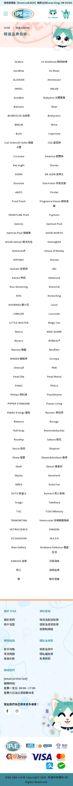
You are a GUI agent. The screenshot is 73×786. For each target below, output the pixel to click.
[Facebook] (7, 711)
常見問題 (9, 654)
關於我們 (9, 620)
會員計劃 (9, 658)
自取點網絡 (46, 629)
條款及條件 (46, 649)
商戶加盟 (9, 624)
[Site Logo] (23, 14)
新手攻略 (9, 649)
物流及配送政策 (49, 620)
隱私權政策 (46, 654)
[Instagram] (17, 711)
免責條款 (45, 658)
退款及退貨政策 (49, 624)
